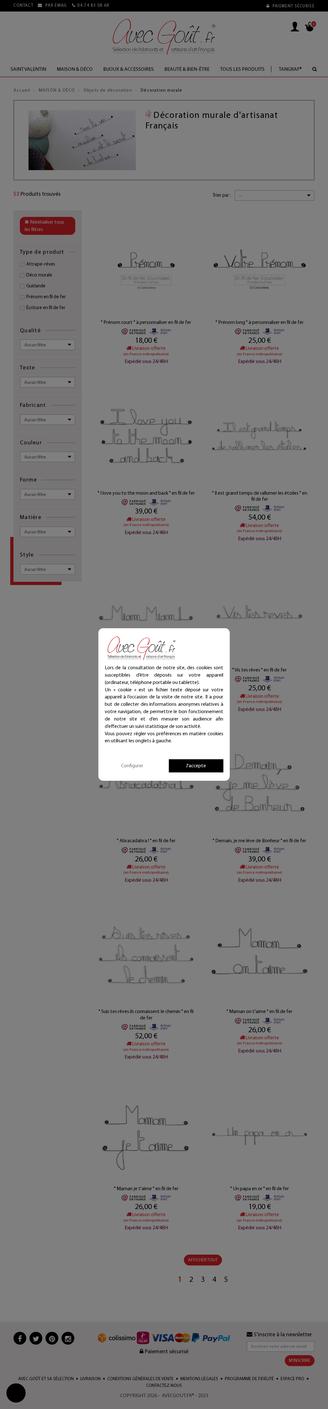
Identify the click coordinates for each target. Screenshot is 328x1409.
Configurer (132, 765)
